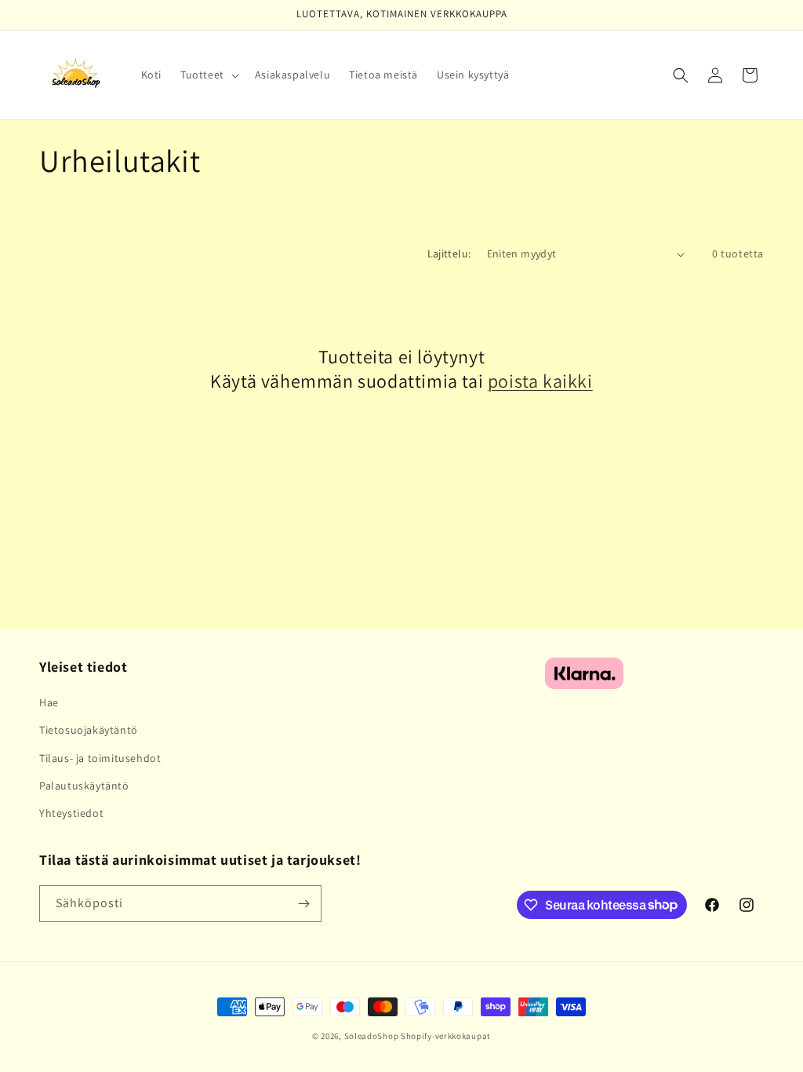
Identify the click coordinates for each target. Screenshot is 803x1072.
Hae (49, 702)
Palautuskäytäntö (84, 785)
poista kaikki (540, 381)
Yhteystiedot (71, 813)
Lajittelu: (449, 253)
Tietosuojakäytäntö (88, 730)
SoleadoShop (371, 1035)
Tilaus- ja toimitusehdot (100, 758)
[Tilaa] (303, 903)
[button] (208, 74)
